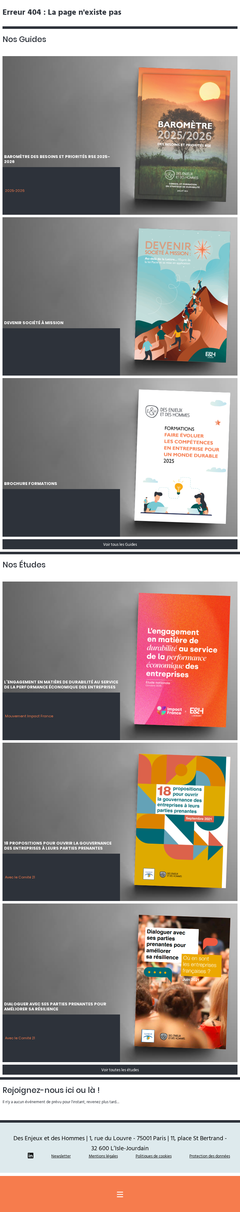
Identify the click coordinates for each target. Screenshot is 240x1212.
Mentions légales (103, 1156)
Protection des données (209, 1156)
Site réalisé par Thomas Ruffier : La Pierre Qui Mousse (120, 1178)
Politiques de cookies (154, 1156)
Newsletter (61, 1156)
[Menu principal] (120, 1194)
